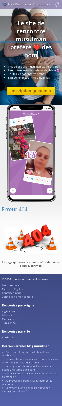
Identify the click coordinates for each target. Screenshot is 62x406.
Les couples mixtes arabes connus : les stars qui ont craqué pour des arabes (30, 360)
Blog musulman (11, 285)
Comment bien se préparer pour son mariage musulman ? (26, 389)
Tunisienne (9, 322)
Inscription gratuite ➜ (30, 90)
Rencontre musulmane (26, 4)
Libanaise (7, 315)
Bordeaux (7, 337)
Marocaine (8, 319)
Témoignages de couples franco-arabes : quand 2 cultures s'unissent (28, 368)
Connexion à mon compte (17, 296)
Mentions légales (12, 289)
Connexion (57, 4)
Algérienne (8, 311)
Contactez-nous (11, 292)
